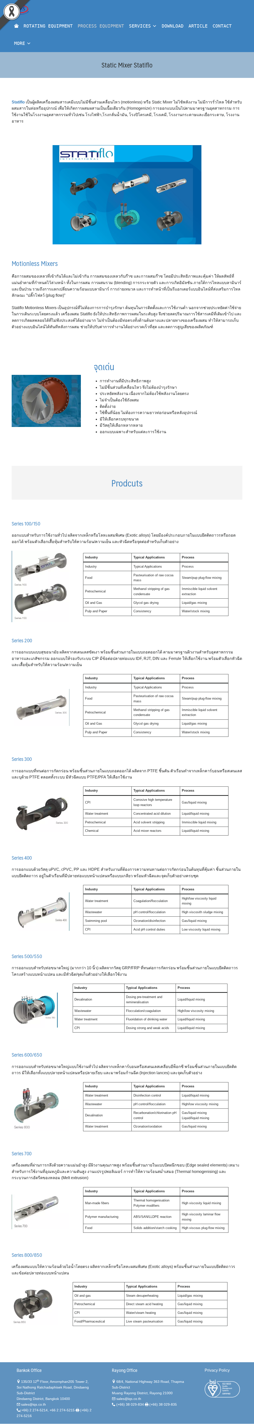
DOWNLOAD (173, 26)
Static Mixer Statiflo (127, 64)
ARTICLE (198, 26)
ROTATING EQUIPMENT (48, 26)
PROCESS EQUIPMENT (101, 26)
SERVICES (140, 26)
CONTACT (222, 26)
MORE (19, 43)
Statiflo (18, 102)
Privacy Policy (217, 1370)
